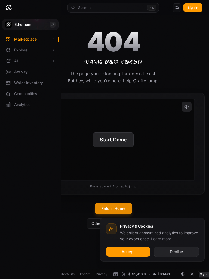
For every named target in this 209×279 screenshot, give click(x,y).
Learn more (161, 238)
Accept (128, 251)
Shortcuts (67, 274)
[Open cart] (177, 7)
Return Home (113, 208)
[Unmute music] (187, 107)
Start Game (113, 139)
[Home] (30, 8)
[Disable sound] (182, 274)
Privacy (101, 274)
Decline (176, 251)
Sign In (193, 7)
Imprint (85, 274)
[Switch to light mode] (192, 274)
